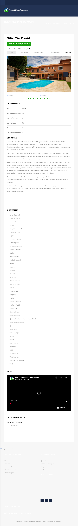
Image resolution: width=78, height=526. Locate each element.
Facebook (42, 500)
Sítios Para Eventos (10, 470)
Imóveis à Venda (9, 467)
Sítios (24, 109)
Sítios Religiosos (9, 473)
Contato (43, 470)
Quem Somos (45, 461)
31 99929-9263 (13, 425)
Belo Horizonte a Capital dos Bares (17, 513)
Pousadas (7, 464)
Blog (42, 467)
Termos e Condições (47, 464)
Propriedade (57, 23)
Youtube (46, 500)
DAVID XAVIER (14, 422)
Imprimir (68, 52)
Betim (31, 49)
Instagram (50, 500)
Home (47, 23)
